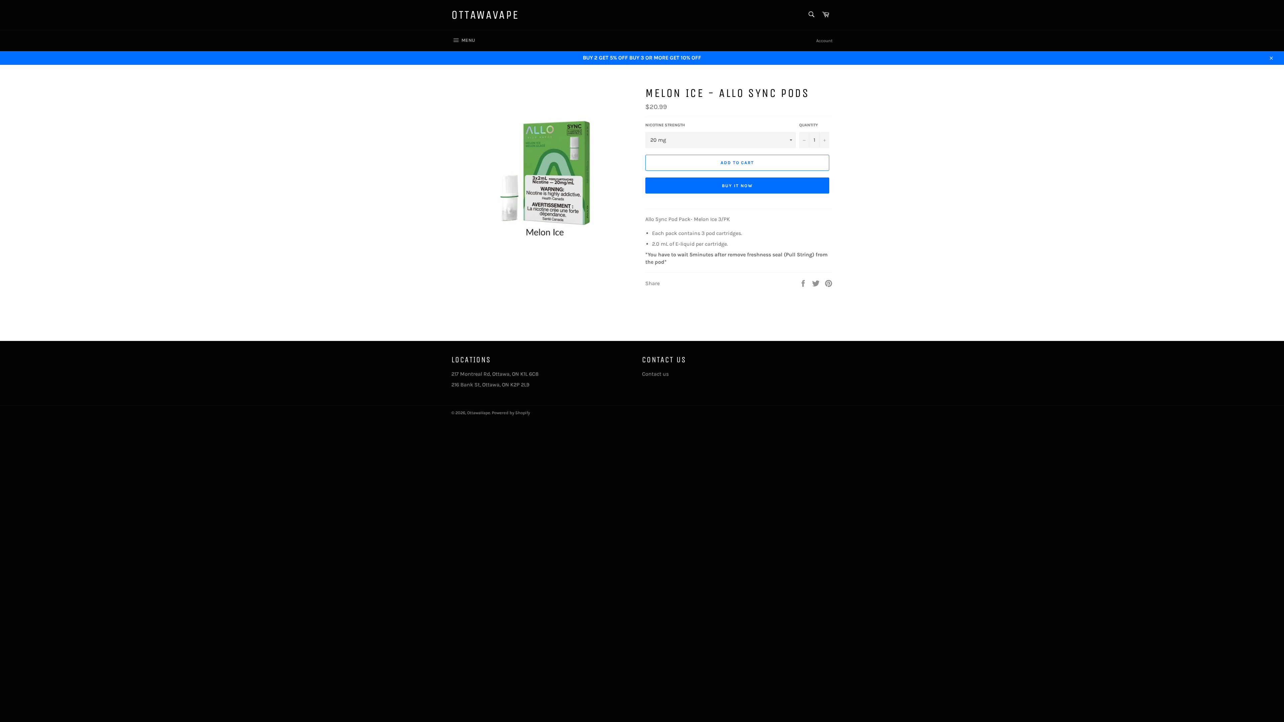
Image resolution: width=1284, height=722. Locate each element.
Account (824, 40)
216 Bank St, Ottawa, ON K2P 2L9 (490, 384)
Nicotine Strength (665, 125)
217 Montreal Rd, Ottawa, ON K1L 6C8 (495, 374)
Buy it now (737, 185)
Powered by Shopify (511, 412)
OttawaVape (485, 15)
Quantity (808, 125)
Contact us (655, 374)
